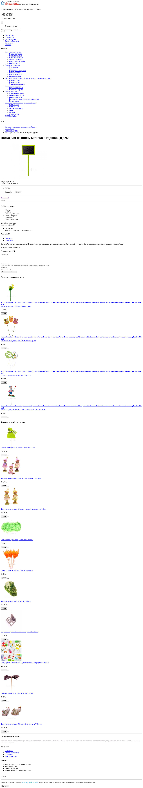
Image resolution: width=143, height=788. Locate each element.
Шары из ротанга (15, 74)
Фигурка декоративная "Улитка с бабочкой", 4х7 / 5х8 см (21, 724)
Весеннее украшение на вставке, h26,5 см (16, 375)
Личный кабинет (11, 39)
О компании (9, 37)
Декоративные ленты (16, 95)
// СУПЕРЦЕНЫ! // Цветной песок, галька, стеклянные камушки (28, 78)
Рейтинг (4, 268)
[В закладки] (4, 200)
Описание (8, 238)
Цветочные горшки (16, 90)
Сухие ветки (13, 67)
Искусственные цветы (13, 52)
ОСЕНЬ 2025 (14, 114)
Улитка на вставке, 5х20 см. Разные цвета (16, 306)
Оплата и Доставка (12, 41)
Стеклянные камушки (17, 84)
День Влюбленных (16, 108)
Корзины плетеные (16, 88)
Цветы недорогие (15, 56)
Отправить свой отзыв (9, 272)
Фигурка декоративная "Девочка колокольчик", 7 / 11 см (21, 478)
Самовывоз (9, 43)
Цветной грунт (14, 80)
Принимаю (5, 786)
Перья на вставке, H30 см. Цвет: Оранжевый (17, 570)
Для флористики (11, 91)
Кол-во (7, 192)
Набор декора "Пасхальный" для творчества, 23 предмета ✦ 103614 (25, 663)
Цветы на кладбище (16, 57)
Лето (11, 110)
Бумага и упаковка (16, 97)
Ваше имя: (4, 255)
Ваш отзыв (5, 264)
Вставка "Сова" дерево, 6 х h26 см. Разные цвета (18, 341)
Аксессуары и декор (16, 93)
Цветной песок (14, 82)
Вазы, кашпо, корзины (13, 86)
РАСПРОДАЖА (11, 116)
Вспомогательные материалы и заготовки (24, 99)
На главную (9, 35)
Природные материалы (17, 71)
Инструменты (14, 101)
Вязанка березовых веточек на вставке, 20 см (17, 693)
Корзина (8, 45)
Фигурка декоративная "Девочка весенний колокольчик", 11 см (23, 509)
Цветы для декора (15, 54)
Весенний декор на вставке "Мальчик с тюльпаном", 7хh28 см (23, 410)
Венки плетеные (15, 76)
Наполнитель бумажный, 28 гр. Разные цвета (17, 540)
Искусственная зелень (17, 61)
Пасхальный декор (11, 131)
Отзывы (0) (9, 240)
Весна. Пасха (14, 105)
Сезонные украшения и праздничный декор (20, 103)
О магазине (9, 751)
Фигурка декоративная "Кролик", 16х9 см (16, 601)
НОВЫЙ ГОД (14, 106)
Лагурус (12, 69)
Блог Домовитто (11, 756)
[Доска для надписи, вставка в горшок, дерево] (28, 178)
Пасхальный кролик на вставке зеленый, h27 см (18, 448)
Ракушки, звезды (15, 73)
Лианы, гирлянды (15, 59)
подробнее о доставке (8, 223)
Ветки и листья (14, 63)
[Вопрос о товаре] (2, 200)
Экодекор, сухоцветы (12, 65)
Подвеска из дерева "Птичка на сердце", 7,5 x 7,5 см (19, 632)
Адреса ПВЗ (5, 234)
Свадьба (12, 112)
